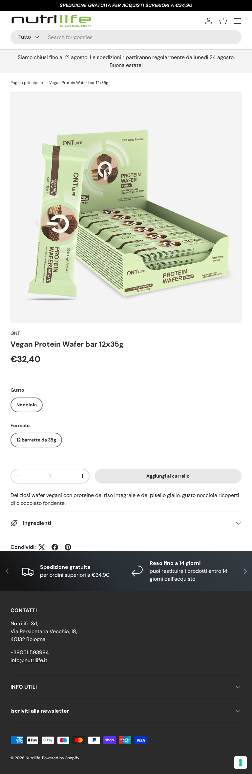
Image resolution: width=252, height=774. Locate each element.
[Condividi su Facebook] (54, 547)
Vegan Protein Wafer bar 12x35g (78, 83)
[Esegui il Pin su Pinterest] (67, 547)
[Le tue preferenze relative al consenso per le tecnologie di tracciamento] (240, 762)
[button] (223, 21)
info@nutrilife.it (28, 660)
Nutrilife (33, 758)
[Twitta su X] (41, 547)
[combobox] (126, 37)
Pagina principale (26, 83)
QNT (15, 333)
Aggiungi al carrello (168, 476)
